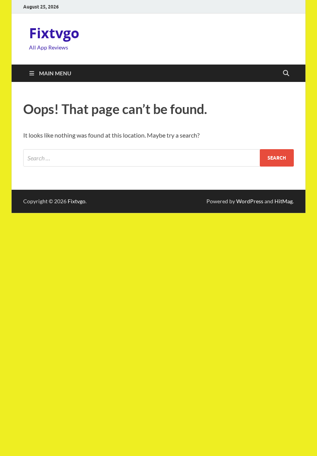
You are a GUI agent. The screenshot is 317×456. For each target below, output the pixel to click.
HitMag (283, 201)
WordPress (249, 201)
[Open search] (286, 73)
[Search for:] (158, 158)
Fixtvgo (54, 33)
